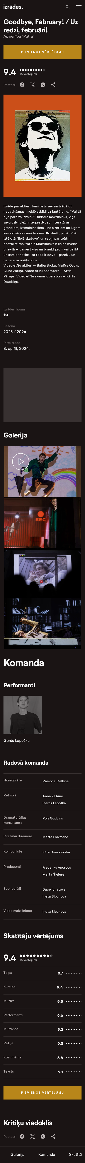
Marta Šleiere (53, 874)
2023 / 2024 (14, 331)
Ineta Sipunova (54, 896)
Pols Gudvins (52, 818)
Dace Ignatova (54, 889)
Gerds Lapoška (16, 740)
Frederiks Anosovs (56, 867)
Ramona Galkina (55, 781)
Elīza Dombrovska (56, 852)
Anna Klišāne (52, 796)
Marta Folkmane (55, 837)
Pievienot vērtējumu (42, 52)
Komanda (46, 1154)
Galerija (17, 1154)
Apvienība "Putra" (18, 36)
